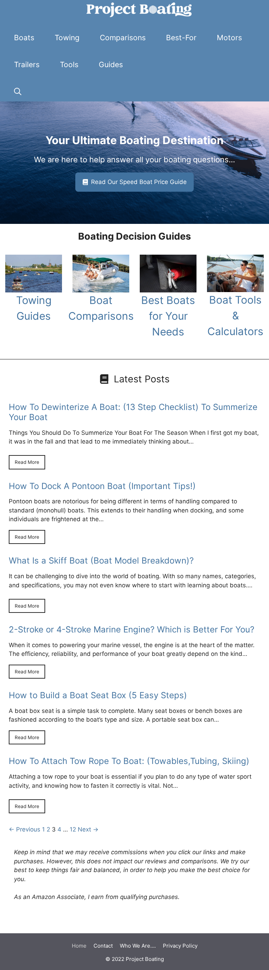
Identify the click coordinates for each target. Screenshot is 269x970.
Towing (67, 37)
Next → (88, 829)
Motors (229, 37)
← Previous (24, 829)
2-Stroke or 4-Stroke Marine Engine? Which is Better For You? (131, 629)
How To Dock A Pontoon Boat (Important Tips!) (102, 486)
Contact (103, 945)
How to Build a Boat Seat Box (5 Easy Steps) (98, 695)
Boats (24, 37)
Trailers (27, 64)
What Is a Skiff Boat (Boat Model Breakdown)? (101, 560)
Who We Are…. (138, 945)
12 (73, 829)
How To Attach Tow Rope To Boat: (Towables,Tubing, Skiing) (129, 761)
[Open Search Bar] (18, 91)
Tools (69, 64)
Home (79, 945)
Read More (27, 462)
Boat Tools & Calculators (235, 315)
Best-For (181, 37)
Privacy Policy (180, 945)
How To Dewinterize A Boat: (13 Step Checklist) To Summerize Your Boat (133, 412)
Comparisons (123, 37)
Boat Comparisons (101, 308)
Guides (111, 64)
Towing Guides (33, 308)
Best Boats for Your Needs (168, 316)
